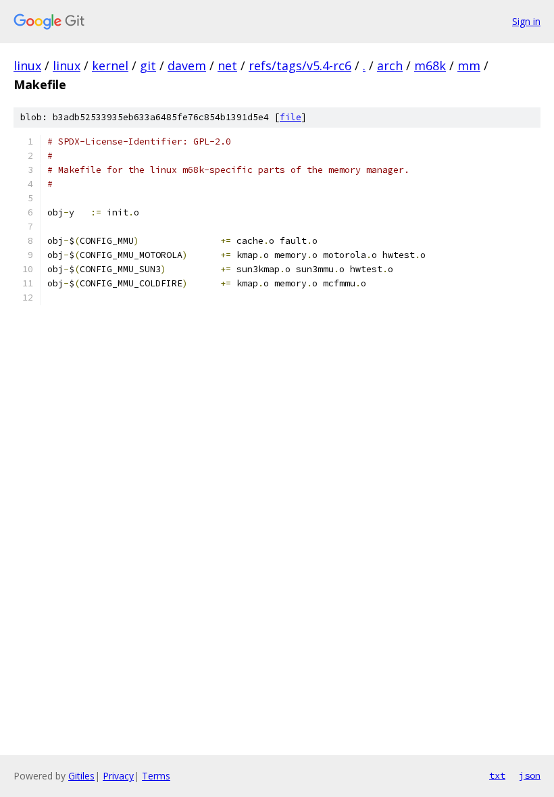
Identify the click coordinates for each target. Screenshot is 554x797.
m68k (430, 65)
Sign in (526, 21)
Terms (156, 775)
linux (27, 65)
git (148, 65)
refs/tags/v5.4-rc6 (300, 65)
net (227, 65)
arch (390, 65)
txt (497, 775)
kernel (110, 65)
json (529, 775)
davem (187, 65)
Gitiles (81, 775)
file (290, 117)
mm (468, 65)
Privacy (118, 775)
